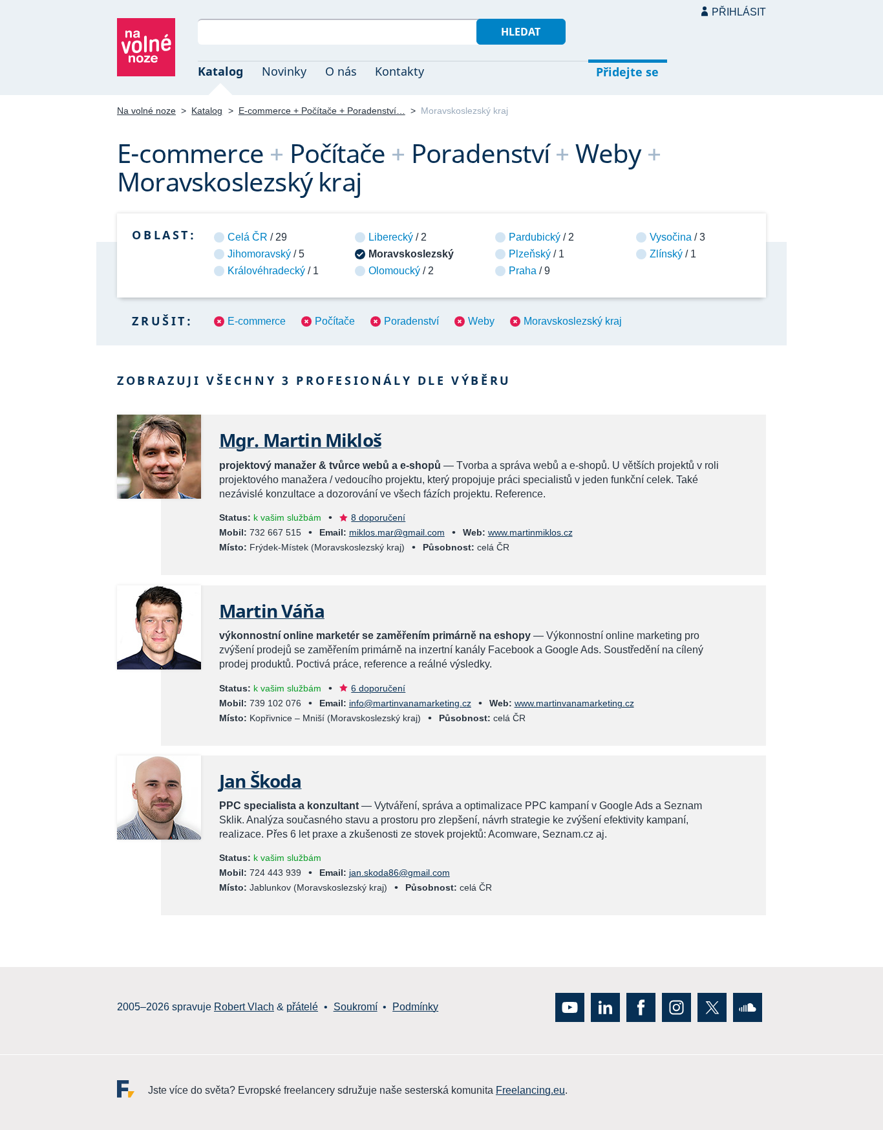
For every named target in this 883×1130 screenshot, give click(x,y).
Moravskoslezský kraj (573, 321)
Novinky (284, 71)
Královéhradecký (266, 270)
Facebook (640, 1006)
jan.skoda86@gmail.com (399, 872)
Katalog (220, 71)
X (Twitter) (712, 1006)
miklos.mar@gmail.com (397, 532)
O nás (341, 71)
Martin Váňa (271, 610)
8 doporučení (378, 517)
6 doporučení (378, 688)
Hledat (520, 32)
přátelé (302, 1006)
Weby (481, 321)
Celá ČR (248, 237)
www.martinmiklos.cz (530, 532)
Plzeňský (530, 253)
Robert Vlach (244, 1006)
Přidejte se (627, 72)
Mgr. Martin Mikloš (300, 440)
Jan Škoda (260, 780)
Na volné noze (146, 110)
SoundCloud (747, 1006)
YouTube (569, 1006)
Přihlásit (739, 11)
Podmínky (415, 1006)
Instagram (676, 1006)
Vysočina (671, 237)
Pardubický (534, 237)
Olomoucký (394, 270)
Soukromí (356, 1006)
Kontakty (399, 71)
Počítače (335, 321)
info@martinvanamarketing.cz (410, 703)
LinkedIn (605, 1006)
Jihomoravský (259, 253)
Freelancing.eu (132, 1088)
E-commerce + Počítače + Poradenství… (322, 110)
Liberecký (390, 237)
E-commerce (257, 321)
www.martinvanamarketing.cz (574, 703)
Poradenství (411, 321)
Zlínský (666, 253)
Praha (523, 270)
